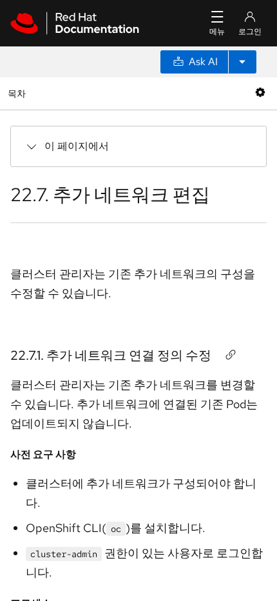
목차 (18, 93)
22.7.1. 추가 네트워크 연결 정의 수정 (110, 355)
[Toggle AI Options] (242, 62)
